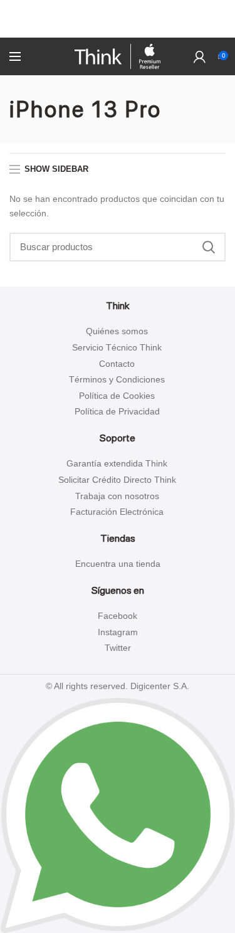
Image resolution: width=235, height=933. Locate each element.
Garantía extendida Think (116, 463)
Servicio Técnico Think (117, 347)
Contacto (117, 364)
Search (208, 247)
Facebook (117, 616)
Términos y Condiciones (117, 379)
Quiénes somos (117, 331)
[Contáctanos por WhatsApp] (117, 814)
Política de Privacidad (117, 411)
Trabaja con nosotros (117, 496)
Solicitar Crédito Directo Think (117, 480)
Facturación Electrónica (117, 512)
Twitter (118, 648)
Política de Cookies (117, 396)
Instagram (118, 632)
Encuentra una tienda (117, 564)
